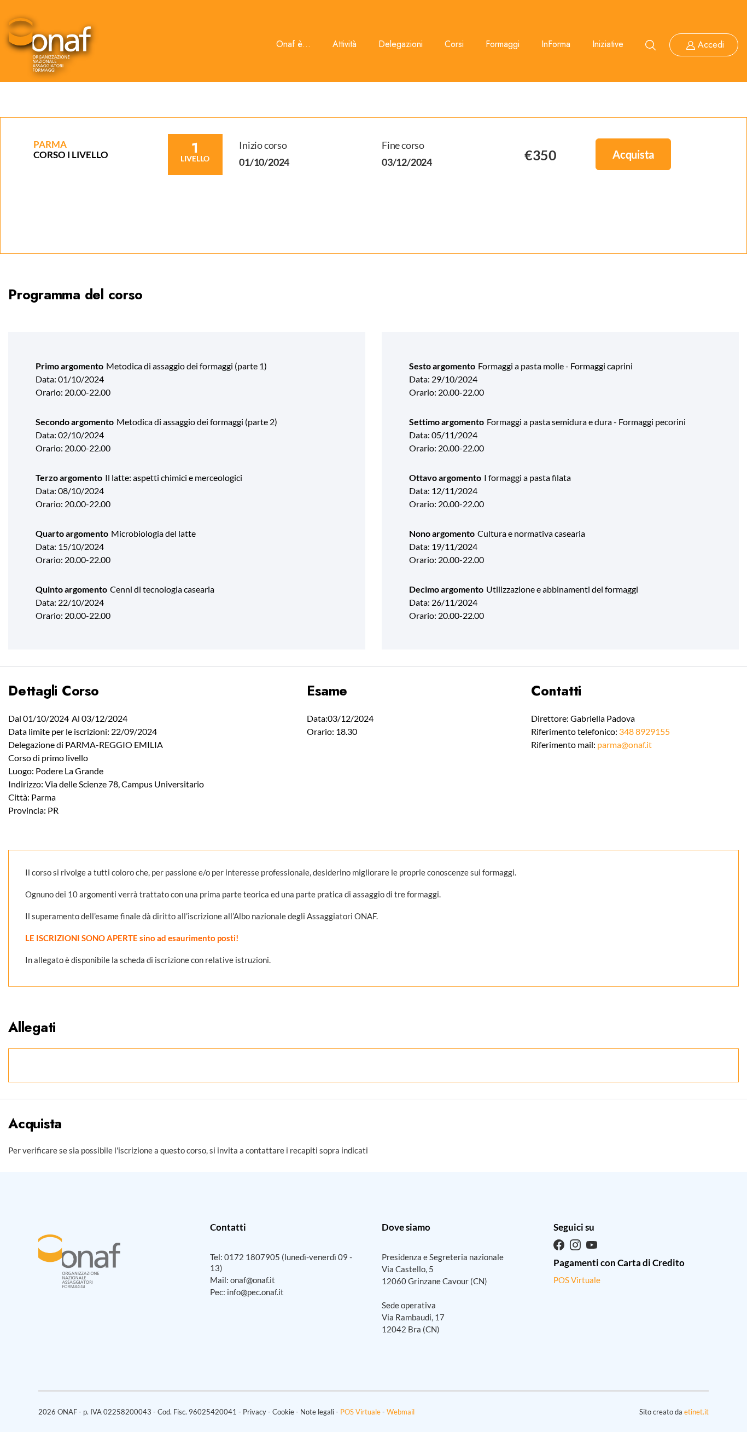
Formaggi (503, 44)
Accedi (711, 44)
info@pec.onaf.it (255, 1292)
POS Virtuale (576, 1280)
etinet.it (696, 1411)
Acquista (633, 154)
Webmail (401, 1411)
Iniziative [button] (607, 44)
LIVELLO (194, 158)
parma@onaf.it (624, 744)
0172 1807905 (252, 1257)
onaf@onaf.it (252, 1280)
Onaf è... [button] (293, 44)
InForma (555, 44)
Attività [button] (344, 44)
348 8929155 (644, 731)
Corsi (454, 44)
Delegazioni (400, 44)
